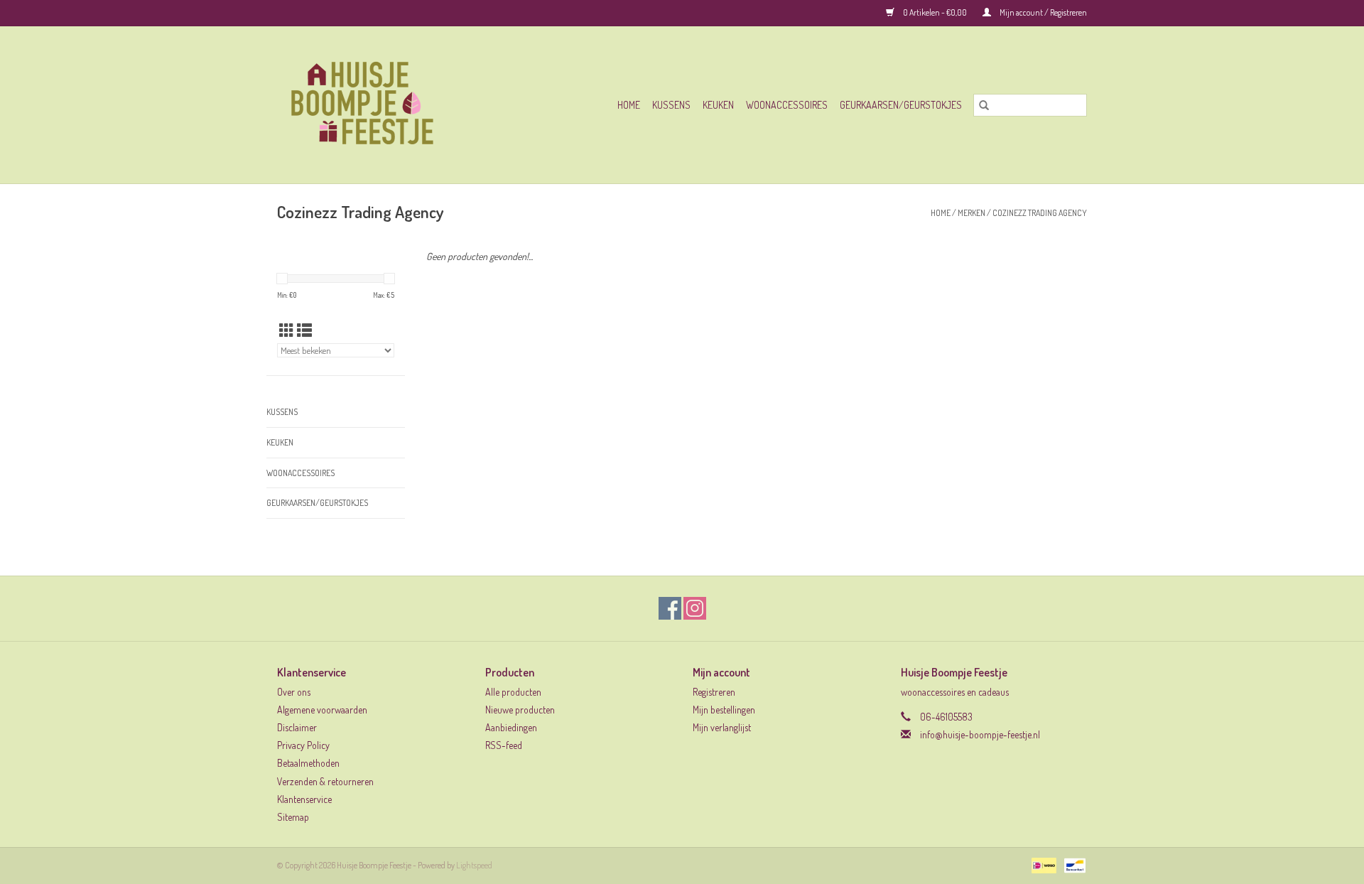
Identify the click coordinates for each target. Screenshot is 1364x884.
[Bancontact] (1072, 864)
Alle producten (513, 692)
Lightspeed (474, 865)
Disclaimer (297, 727)
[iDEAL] (1042, 864)
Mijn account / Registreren (1042, 12)
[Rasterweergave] (286, 330)
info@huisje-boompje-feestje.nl (980, 734)
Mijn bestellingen (724, 710)
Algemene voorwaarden (322, 710)
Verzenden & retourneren (325, 781)
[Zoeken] (984, 105)
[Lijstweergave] (304, 330)
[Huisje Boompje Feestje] (385, 105)
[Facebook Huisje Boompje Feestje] (670, 608)
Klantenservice (304, 799)
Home (628, 105)
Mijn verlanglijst (722, 727)
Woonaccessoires (787, 105)
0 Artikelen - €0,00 (935, 12)
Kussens (671, 105)
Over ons (293, 692)
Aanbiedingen (511, 727)
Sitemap (293, 817)
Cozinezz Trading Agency (1039, 212)
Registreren (714, 692)
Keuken (718, 105)
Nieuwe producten (520, 710)
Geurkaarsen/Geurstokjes (901, 105)
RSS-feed (503, 745)
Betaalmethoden (308, 763)
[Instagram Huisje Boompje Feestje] (694, 608)
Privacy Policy (303, 745)
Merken (971, 212)
